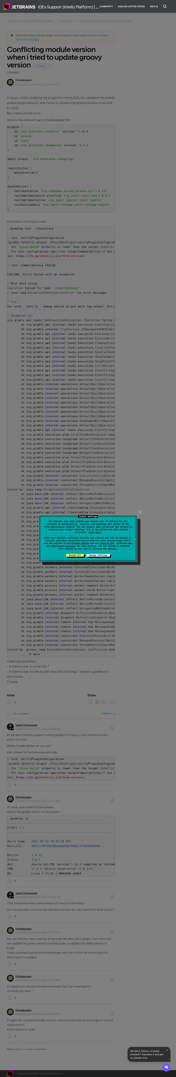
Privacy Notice (80, 543)
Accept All (75, 555)
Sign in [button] (154, 6)
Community (106, 6)
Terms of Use (107, 543)
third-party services (63, 546)
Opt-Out (112, 548)
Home (19, 6)
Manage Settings (98, 555)
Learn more (95, 532)
